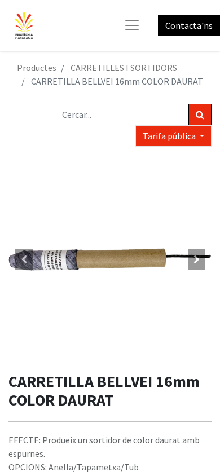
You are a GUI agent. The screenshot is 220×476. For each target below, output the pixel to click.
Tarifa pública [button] (170, 136)
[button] (23, 259)
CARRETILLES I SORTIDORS (124, 67)
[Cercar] (200, 114)
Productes (36, 67)
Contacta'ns (189, 25)
